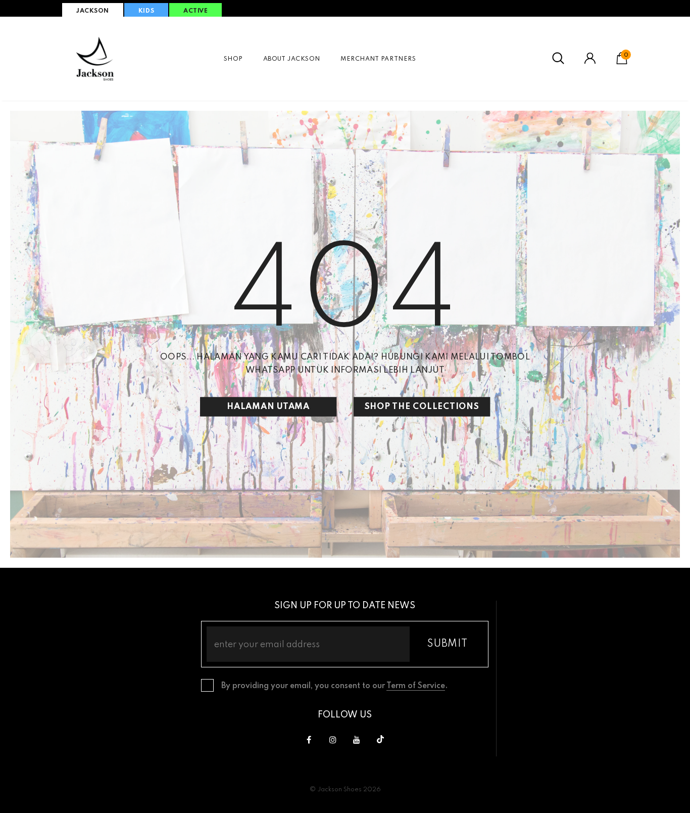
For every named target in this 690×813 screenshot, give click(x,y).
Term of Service (415, 686)
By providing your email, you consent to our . (334, 686)
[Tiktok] (380, 740)
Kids (146, 11)
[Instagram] (333, 740)
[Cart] (622, 62)
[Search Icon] (558, 59)
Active (195, 11)
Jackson (92, 11)
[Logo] (95, 59)
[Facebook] (309, 740)
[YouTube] (357, 740)
